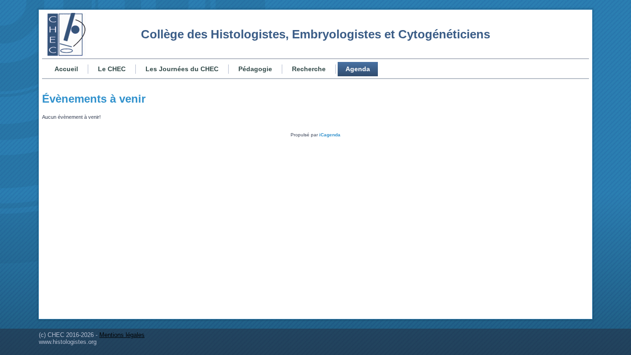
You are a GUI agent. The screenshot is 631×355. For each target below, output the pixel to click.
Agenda (358, 69)
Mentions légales (122, 334)
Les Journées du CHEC (182, 69)
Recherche (309, 69)
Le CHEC (112, 69)
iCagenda (329, 134)
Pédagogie (255, 69)
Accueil (66, 69)
